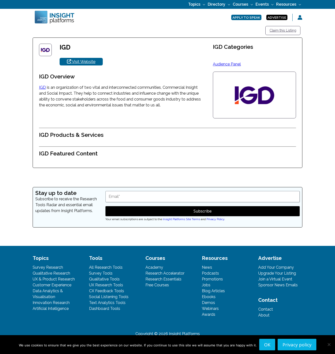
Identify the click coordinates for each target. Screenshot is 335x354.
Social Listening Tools (109, 296)
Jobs (206, 285)
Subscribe (202, 211)
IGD (42, 87)
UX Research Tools (106, 285)
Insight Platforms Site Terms (181, 219)
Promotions (212, 279)
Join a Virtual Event (275, 279)
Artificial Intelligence (51, 308)
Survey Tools (101, 273)
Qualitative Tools (104, 279)
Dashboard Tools (104, 308)
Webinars (210, 308)
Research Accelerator (164, 273)
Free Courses (157, 285)
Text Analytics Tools (107, 302)
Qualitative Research (51, 273)
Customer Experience (52, 285)
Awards (208, 314)
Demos (208, 302)
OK (267, 344)
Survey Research (48, 267)
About (264, 315)
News (207, 267)
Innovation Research (51, 302)
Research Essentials (163, 279)
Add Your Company (276, 267)
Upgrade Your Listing (277, 273)
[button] (202, 4)
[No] (328, 344)
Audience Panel (227, 64)
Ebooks (209, 296)
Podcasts (210, 273)
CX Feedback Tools (106, 291)
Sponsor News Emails (278, 285)
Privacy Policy (215, 219)
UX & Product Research (54, 279)
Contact (265, 309)
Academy (154, 267)
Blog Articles (213, 291)
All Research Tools (106, 267)
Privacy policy (297, 344)
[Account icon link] (299, 17)
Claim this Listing (283, 30)
